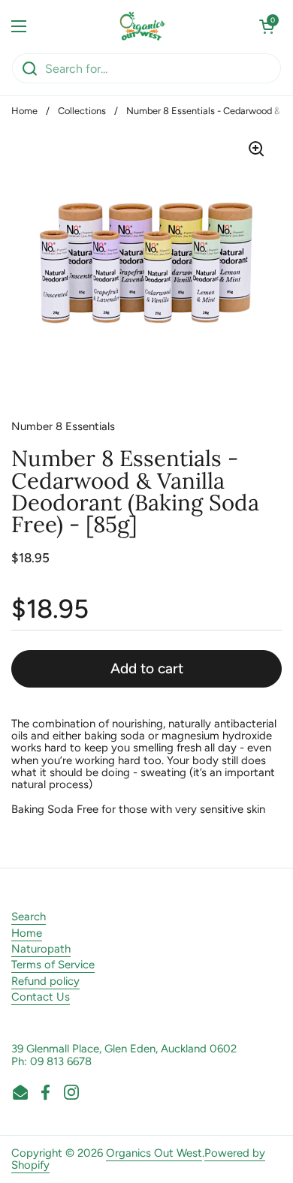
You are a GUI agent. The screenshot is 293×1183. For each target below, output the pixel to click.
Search (28, 916)
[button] (267, 26)
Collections (82, 110)
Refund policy (45, 981)
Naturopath (41, 949)
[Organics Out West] (143, 26)
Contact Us (40, 997)
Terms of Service (53, 964)
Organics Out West (154, 1153)
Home (24, 110)
